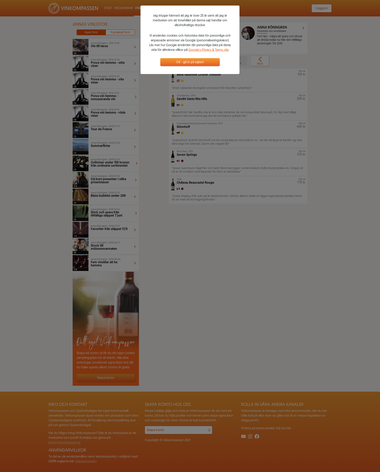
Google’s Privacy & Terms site (208, 50)
